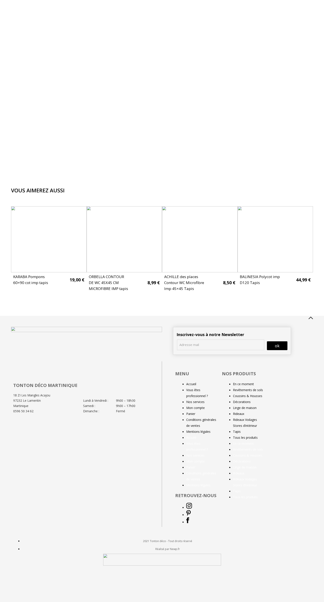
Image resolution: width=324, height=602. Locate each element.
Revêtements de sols (248, 390)
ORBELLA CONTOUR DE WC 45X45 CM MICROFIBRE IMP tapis (108, 282)
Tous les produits (245, 437)
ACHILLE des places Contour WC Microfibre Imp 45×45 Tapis (184, 282)
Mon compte (195, 408)
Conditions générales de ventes (201, 423)
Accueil (191, 384)
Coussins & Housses (247, 396)
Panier (190, 414)
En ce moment (243, 384)
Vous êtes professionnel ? (197, 393)
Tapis (237, 431)
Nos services (195, 402)
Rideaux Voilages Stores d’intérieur (245, 423)
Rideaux (238, 414)
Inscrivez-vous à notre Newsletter (210, 334)
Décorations (242, 402)
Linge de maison (245, 408)
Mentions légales (198, 431)
